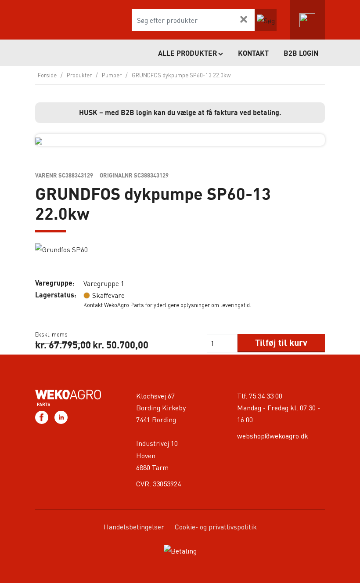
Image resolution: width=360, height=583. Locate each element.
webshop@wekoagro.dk (272, 435)
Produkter (79, 75)
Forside (47, 75)
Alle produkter (187, 53)
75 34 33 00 (265, 395)
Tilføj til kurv (281, 342)
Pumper (112, 75)
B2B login (301, 53)
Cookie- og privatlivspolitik (216, 526)
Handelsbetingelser (134, 526)
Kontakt (253, 53)
